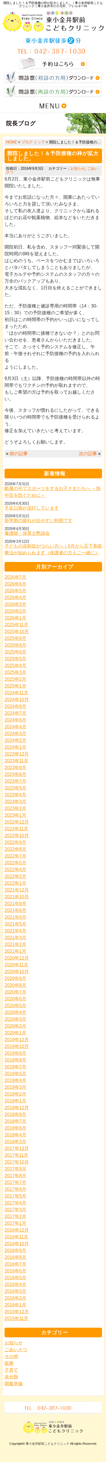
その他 (11, 1356)
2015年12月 (17, 1311)
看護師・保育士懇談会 (27, 533)
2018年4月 (15, 1134)
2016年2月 (15, 1298)
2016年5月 (15, 1277)
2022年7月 (15, 856)
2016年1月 (15, 1304)
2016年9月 (15, 1250)
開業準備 (14, 1383)
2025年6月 (15, 652)
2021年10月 (17, 896)
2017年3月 (15, 1209)
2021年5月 (15, 924)
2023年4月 (15, 794)
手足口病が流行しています (32, 508)
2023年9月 (15, 767)
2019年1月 (15, 1100)
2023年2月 (15, 808)
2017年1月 (15, 1223)
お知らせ (77, 168)
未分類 (11, 1376)
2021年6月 (15, 917)
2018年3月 (15, 1141)
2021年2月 (15, 944)
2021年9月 (15, 903)
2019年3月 (15, 1087)
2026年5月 (15, 590)
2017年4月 (15, 1202)
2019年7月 (15, 1066)
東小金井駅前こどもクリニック (47, 1443)
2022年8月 (15, 849)
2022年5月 (15, 862)
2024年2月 (15, 740)
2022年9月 (15, 842)
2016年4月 (15, 1284)
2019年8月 (15, 1060)
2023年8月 (15, 774)
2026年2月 (15, 611)
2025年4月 (15, 665)
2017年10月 (17, 1162)
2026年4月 (15, 597)
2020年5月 (15, 1005)
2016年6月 (15, 1270)
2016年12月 (17, 1230)
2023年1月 (15, 815)
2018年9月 (15, 1114)
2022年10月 (17, 835)
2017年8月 (15, 1175)
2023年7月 (15, 781)
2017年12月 (17, 1148)
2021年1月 (15, 951)
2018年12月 (17, 1107)
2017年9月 (15, 1168)
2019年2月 (15, 1094)
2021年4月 (15, 930)
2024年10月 (17, 699)
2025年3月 (15, 672)
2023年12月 (17, 754)
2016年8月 (15, 1257)
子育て (11, 1370)
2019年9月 (15, 1053)
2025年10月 (17, 631)
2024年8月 (15, 706)
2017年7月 (15, 1182)
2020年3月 (15, 1019)
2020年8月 (15, 985)
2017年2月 (15, 1216)
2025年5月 (15, 658)
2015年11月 (16, 1318)
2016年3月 (15, 1291)
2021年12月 (17, 890)
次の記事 (88, 453)
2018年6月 (15, 1128)
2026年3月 (15, 604)
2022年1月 (15, 883)
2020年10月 (17, 971)
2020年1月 (15, 1032)
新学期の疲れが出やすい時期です (38, 520)
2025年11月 (16, 624)
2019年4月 (15, 1080)
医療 (9, 1363)
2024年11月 (16, 692)
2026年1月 (15, 618)
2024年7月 (15, 713)
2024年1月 (15, 747)
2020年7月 (15, 992)
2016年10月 (17, 1243)
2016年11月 (16, 1236)
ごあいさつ (16, 1349)
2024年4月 (15, 726)
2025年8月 (15, 645)
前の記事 (19, 453)
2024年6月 (15, 720)
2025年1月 (15, 686)
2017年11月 (16, 1155)
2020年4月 (15, 1012)
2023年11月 (16, 760)
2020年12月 (17, 958)
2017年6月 (15, 1189)
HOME (11, 142)
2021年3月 (15, 937)
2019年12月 (17, 1039)
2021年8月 (15, 910)
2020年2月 (15, 1026)
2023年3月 (15, 801)
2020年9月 (15, 978)
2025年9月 (15, 638)
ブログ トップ (33, 142)
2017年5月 (15, 1196)
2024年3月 (15, 733)
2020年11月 (16, 964)
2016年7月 (15, 1264)
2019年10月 (17, 1046)
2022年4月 (15, 869)
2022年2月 (15, 876)
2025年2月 (15, 679)
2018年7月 (15, 1121)
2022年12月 (17, 822)
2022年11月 (16, 828)
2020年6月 (15, 998)
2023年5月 (15, 788)
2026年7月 (15, 577)
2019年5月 (15, 1073)
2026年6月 (15, 584)
